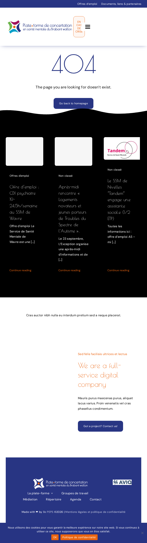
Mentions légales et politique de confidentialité (95, 512)
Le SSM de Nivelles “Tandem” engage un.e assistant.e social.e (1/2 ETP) (119, 199)
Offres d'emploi (19, 175)
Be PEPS (48, 512)
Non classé (66, 175)
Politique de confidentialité (79, 537)
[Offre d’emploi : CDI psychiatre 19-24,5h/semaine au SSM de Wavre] (24, 151)
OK (55, 537)
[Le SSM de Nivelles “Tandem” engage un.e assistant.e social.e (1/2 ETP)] (122, 140)
